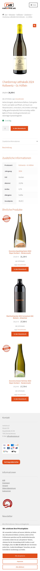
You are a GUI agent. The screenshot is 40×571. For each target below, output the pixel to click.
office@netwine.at (13, 436)
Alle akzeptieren (20, 556)
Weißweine (19, 14)
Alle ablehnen (20, 567)
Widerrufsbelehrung (9, 488)
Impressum (6, 483)
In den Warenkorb (19, 128)
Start (6, 14)
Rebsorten (12, 14)
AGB (3, 480)
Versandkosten (19, 99)
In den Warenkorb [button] (20, 269)
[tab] (20, 152)
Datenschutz (6, 491)
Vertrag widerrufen (11, 462)
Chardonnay (27, 14)
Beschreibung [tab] (7, 147)
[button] (34, 25)
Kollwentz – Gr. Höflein (26, 165)
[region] (20, 548)
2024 (20, 171)
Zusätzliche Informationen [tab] (11, 141)
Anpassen (20, 561)
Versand (5, 485)
